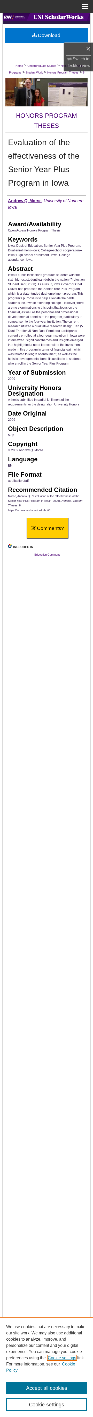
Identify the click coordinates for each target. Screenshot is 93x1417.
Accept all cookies (46, 1388)
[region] (46, 1367)
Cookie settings (62, 1358)
